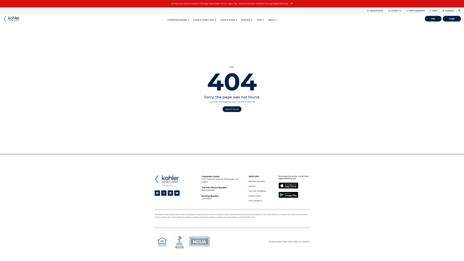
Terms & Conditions (257, 191)
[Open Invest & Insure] (236, 19)
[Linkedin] (170, 193)
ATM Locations (255, 200)
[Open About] (276, 19)
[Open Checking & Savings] (188, 19)
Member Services (257, 181)
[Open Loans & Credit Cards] (216, 19)
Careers (252, 186)
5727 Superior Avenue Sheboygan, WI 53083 (220, 179)
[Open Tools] (264, 19)
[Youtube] (177, 193)
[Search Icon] (459, 10)
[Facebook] (157, 193)
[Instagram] (164, 193)
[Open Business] (252, 19)
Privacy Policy (255, 196)
